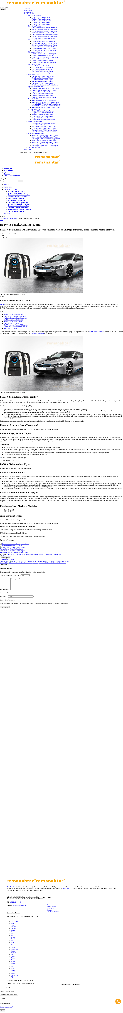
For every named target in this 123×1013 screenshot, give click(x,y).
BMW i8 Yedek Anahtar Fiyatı (13, 321)
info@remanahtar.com (19, 905)
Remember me (6, 1004)
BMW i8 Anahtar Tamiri (11, 323)
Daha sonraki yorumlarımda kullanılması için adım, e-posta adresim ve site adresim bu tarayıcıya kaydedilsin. (35, 603)
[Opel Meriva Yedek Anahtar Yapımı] (14, 544)
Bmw (1, 220)
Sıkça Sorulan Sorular (10, 328)
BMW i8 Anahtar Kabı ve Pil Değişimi (15, 325)
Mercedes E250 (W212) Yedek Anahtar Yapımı (14, 552)
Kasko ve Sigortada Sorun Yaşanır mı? (15, 318)
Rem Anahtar (7, 556)
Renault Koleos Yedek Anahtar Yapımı (11, 549)
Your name (4, 593)
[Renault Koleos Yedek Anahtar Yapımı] (12, 547)
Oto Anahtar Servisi (38, 333)
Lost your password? (6, 1007)
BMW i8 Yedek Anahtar (96, 332)
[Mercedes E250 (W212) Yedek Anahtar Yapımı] (12, 551)
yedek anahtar (67, 888)
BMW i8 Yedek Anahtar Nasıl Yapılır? (15, 316)
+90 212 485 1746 (15, 902)
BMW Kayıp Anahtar (28, 554)
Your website (4, 600)
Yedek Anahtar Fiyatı (54, 554)
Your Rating (17, 575)
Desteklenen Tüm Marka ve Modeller (15, 327)
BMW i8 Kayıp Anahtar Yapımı (13, 320)
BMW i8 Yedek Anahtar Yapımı (13, 314)
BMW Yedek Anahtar (41, 554)
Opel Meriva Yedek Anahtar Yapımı (11, 545)
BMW (2, 304)
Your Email (4, 596)
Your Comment (5, 589)
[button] (12, 559)
